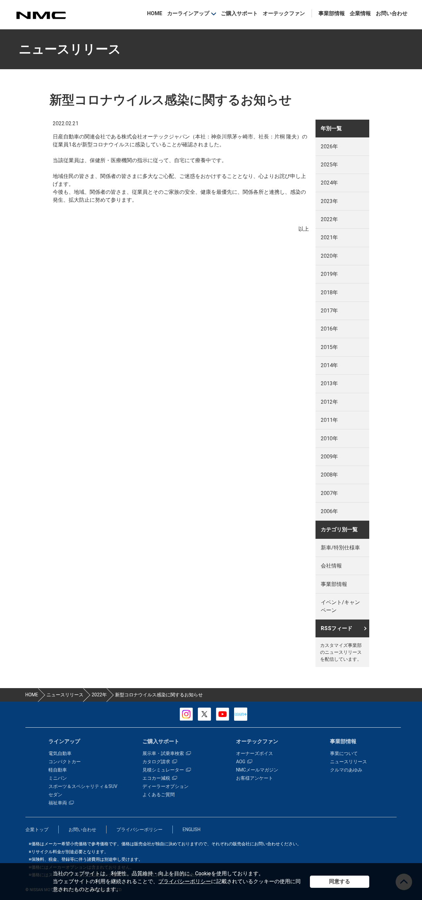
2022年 (329, 219)
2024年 (329, 183)
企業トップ (36, 829)
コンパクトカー (64, 761)
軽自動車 (57, 769)
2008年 (329, 475)
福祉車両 (57, 802)
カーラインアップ (188, 13)
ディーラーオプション (165, 786)
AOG (240, 761)
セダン (55, 794)
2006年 (329, 511)
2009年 (329, 456)
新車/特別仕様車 (340, 547)
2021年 (329, 237)
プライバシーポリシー (184, 881)
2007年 (329, 493)
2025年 (329, 164)
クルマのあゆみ (346, 769)
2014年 (329, 365)
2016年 (329, 329)
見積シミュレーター (163, 769)
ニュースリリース (348, 761)
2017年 (329, 310)
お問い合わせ (391, 13)
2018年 (329, 292)
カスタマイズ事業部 (41, 15)
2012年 (329, 402)
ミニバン (57, 778)
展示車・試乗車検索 (163, 753)
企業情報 (360, 13)
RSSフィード (336, 628)
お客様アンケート (254, 778)
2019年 (329, 274)
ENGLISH (191, 829)
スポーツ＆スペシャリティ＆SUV (82, 786)
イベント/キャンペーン (340, 606)
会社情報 (331, 566)
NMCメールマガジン (257, 769)
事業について (344, 753)
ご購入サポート (239, 13)
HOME (154, 13)
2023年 (329, 201)
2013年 (329, 383)
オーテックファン (284, 13)
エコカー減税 (156, 778)
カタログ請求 (156, 761)
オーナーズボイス (254, 753)
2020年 (329, 256)
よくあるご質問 (158, 794)
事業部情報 (331, 13)
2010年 (329, 438)
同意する (339, 881)
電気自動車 (60, 753)
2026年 (329, 146)
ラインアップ (64, 741)
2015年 (329, 347)
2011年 (329, 420)
